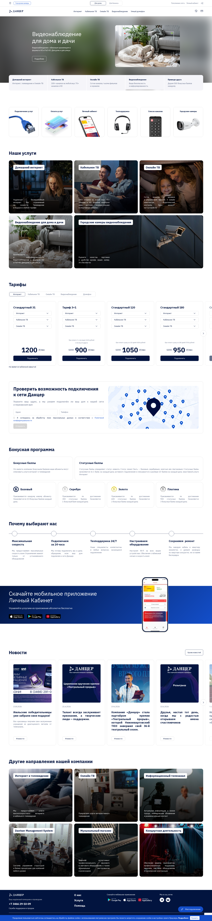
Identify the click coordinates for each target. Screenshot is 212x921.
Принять (194, 918)
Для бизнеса (113, 3)
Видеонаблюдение (120, 11)
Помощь (79, 905)
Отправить (20, 426)
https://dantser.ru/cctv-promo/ (40, 241)
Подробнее (39, 54)
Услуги (78, 900)
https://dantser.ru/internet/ (40, 186)
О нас (77, 895)
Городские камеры (22, 3)
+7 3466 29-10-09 (20, 904)
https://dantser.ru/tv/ (106, 186)
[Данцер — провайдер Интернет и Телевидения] (16, 895)
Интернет (78, 11)
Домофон (87, 294)
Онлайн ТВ (104, 11)
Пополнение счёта (178, 3)
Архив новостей (194, 652)
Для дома (98, 3)
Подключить (32, 358)
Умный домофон (138, 11)
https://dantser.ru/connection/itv (171, 186)
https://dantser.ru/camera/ (138, 241)
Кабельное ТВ (91, 11)
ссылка (24, 122)
